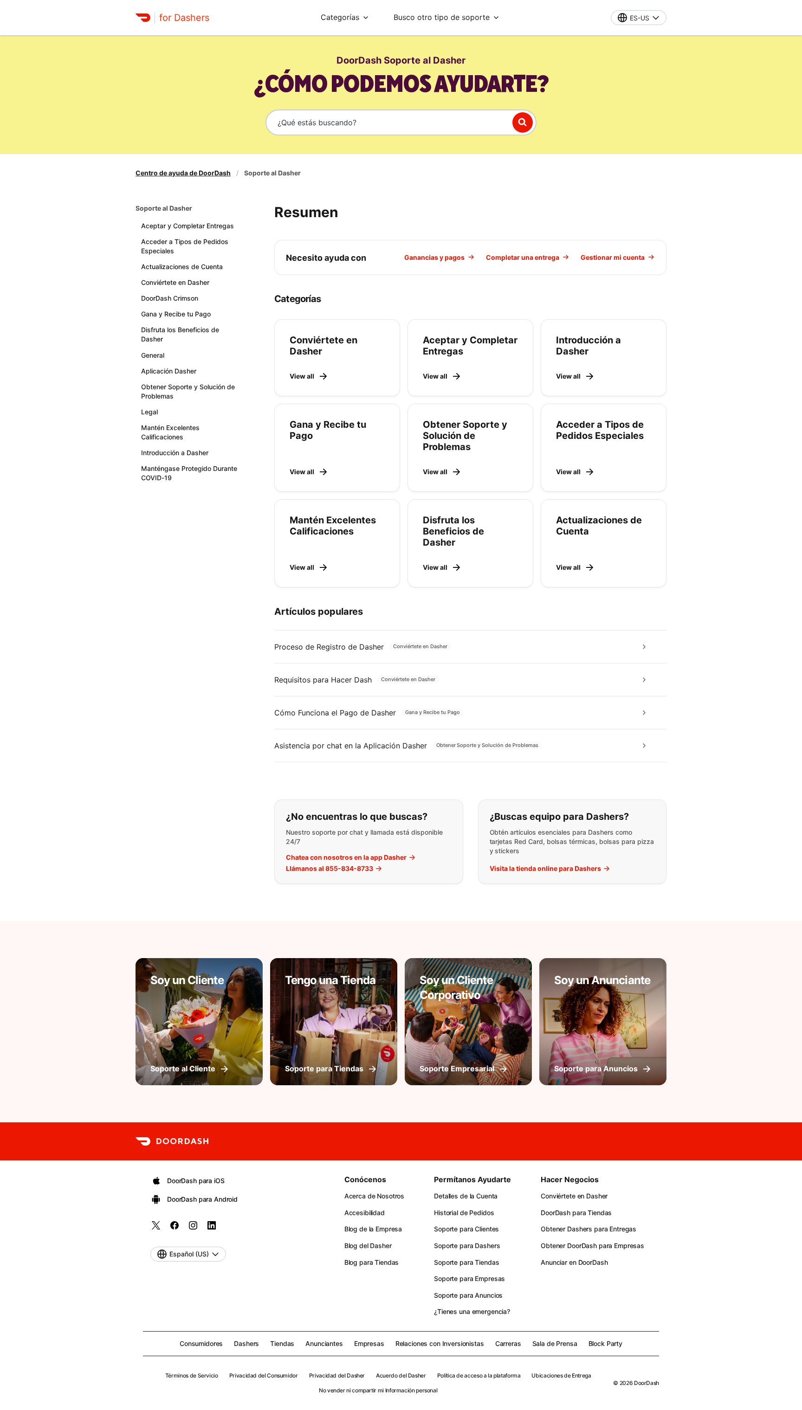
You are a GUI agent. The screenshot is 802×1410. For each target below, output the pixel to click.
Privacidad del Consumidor (263, 1375)
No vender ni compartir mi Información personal (378, 1390)
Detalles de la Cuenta (466, 1196)
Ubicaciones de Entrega (561, 1375)
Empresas (369, 1343)
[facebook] (174, 1228)
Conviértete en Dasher (574, 1196)
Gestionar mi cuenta (613, 257)
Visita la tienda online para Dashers (545, 868)
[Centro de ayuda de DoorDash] (172, 1141)
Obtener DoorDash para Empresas (592, 1245)
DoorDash (646, 1382)
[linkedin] (211, 1228)
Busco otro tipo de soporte (442, 17)
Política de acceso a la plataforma (479, 1375)
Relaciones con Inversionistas (439, 1343)
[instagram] (193, 1228)
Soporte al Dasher (164, 208)
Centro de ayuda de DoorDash (183, 173)
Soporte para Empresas (469, 1278)
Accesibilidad (364, 1213)
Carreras (508, 1343)
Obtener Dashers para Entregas (588, 1229)
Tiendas (282, 1343)
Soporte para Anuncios (468, 1295)
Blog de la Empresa (373, 1229)
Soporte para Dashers (467, 1245)
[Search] (522, 122)
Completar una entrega (522, 257)
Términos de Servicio (191, 1375)
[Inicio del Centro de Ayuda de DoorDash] (143, 17)
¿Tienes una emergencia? (472, 1311)
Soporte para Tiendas (466, 1262)
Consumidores (201, 1343)
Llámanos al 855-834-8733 (329, 868)
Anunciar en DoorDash (574, 1262)
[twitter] (156, 1228)
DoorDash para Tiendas (576, 1213)
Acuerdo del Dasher (401, 1375)
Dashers (246, 1343)
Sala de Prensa (554, 1343)
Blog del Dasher (368, 1245)
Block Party (605, 1343)
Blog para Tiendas (371, 1262)
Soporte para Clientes (466, 1229)
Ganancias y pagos (434, 257)
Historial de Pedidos (464, 1213)
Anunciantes (324, 1343)
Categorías (340, 17)
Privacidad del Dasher (337, 1375)
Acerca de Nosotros (374, 1196)
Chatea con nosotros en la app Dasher (346, 857)
